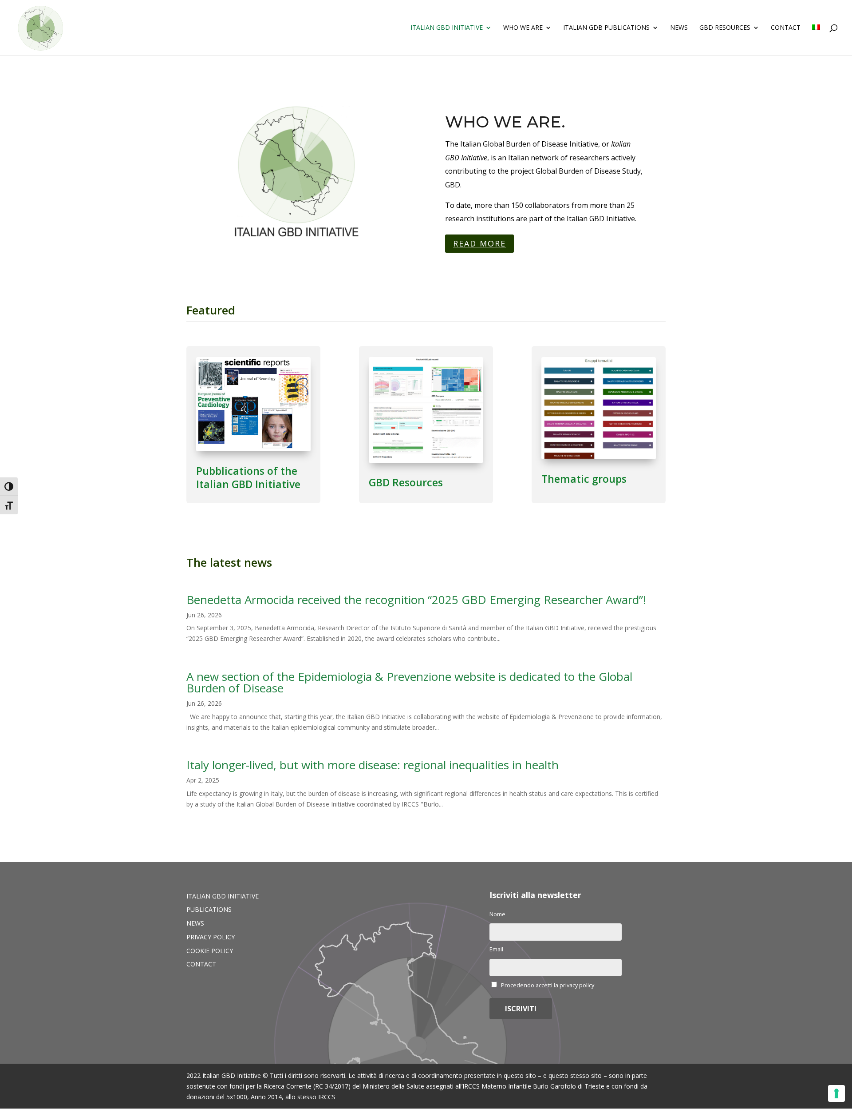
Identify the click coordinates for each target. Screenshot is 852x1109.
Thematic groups (584, 479)
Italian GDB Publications (606, 28)
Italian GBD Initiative (446, 28)
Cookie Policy (209, 950)
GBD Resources (724, 28)
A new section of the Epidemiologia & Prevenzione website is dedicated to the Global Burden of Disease (409, 682)
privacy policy (577, 985)
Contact (786, 28)
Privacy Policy (210, 937)
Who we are (523, 28)
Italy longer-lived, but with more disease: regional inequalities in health (372, 765)
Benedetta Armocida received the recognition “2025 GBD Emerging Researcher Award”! (416, 600)
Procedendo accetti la (547, 985)
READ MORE (479, 243)
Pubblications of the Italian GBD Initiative (248, 477)
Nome (497, 914)
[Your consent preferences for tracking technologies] (836, 1093)
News (679, 28)
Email (496, 949)
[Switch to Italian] (816, 39)
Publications (209, 909)
